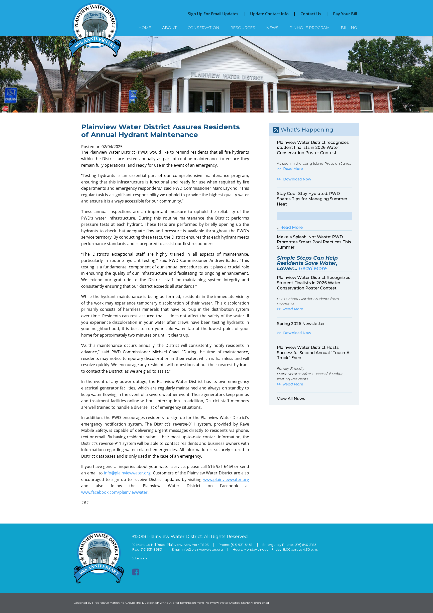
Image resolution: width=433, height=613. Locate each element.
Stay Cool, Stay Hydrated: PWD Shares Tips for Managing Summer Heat (312, 199)
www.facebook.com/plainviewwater (114, 492)
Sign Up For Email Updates (213, 14)
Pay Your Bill (345, 14)
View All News (291, 398)
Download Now (297, 179)
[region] (216, 74)
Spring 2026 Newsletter (301, 323)
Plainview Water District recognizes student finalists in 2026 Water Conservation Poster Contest (313, 147)
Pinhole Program (309, 27)
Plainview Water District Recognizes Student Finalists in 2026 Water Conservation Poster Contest (313, 282)
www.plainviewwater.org (226, 479)
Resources (242, 27)
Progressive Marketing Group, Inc (116, 602)
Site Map (139, 558)
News (272, 27)
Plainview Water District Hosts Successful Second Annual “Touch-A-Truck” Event (314, 352)
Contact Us (310, 14)
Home (144, 27)
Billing (349, 27)
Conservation (203, 27)
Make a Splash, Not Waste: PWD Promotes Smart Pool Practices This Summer (314, 242)
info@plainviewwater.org (127, 473)
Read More (293, 168)
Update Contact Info (269, 14)
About (169, 27)
